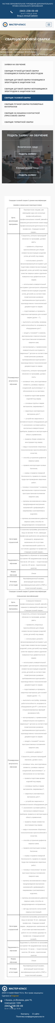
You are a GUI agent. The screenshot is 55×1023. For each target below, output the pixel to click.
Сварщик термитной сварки (18, 122)
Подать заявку (27, 153)
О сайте (35, 1013)
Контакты (25, 1013)
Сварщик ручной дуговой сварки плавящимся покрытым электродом (23, 72)
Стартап (15, 995)
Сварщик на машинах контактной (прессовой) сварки (22, 114)
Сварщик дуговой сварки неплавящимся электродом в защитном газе (25, 90)
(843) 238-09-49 (29, 11)
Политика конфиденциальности (30, 1016)
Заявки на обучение (14, 64)
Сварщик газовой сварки (17, 97)
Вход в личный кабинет (27, 15)
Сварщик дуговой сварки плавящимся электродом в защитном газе (24, 81)
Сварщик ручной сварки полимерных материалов (23, 105)
